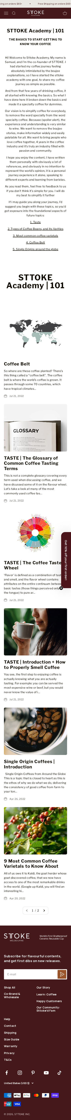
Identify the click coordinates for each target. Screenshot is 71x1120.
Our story (43, 987)
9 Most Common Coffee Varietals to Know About (31, 863)
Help (7, 1019)
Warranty (10, 1046)
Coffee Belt (17, 363)
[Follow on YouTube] (46, 1072)
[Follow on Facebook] (6, 1072)
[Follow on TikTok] (59, 1072)
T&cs (8, 1060)
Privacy (9, 1053)
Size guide (11, 1039)
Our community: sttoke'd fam (48, 1009)
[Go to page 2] (44, 910)
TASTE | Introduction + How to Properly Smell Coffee (35, 664)
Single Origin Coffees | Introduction (29, 764)
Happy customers (49, 1001)
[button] (66, 560)
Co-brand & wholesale (12, 995)
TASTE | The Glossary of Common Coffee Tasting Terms (31, 463)
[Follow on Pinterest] (33, 1072)
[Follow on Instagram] (19, 1072)
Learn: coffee (46, 994)
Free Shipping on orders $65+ (51, 3)
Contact (10, 1026)
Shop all (9, 987)
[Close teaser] (61, 588)
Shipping (10, 1033)
